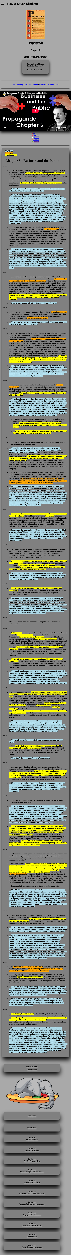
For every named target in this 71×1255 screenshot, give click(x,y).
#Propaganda (53, 84)
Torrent (36, 142)
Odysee (36, 136)
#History (42, 84)
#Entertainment (31, 84)
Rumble (36, 138)
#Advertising (18, 84)
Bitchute (36, 134)
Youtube (36, 140)
